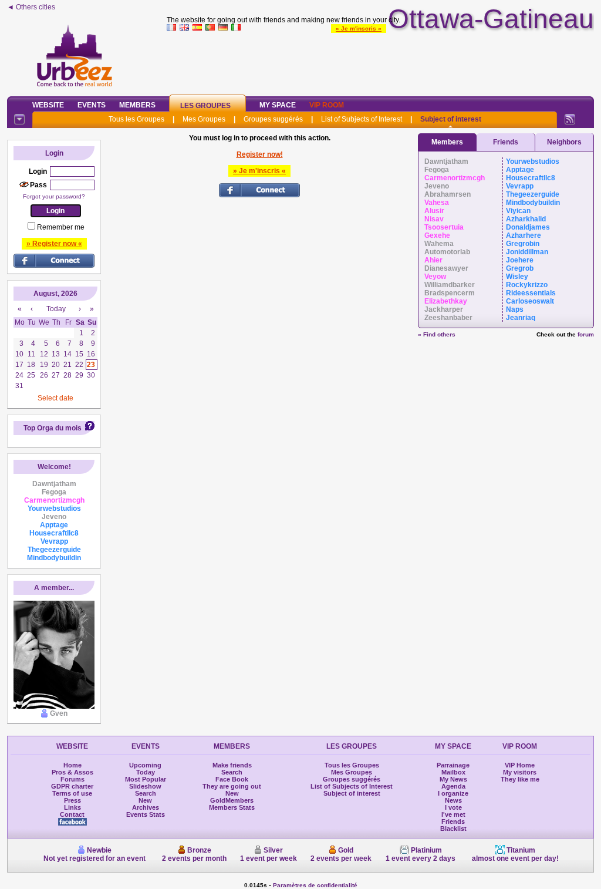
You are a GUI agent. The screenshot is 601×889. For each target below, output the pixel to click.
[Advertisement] (380, 61)
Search (145, 793)
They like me (520, 779)
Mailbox (453, 772)
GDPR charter (72, 786)
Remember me (61, 227)
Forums (72, 779)
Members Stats (232, 807)
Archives (145, 807)
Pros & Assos (72, 772)
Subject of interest (450, 119)
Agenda (453, 786)
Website (48, 105)
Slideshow (145, 786)
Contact (72, 814)
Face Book (231, 779)
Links (72, 807)
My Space (277, 105)
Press (72, 800)
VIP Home (520, 765)
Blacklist (453, 828)
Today (145, 772)
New (145, 800)
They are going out (231, 786)
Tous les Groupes (136, 119)
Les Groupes (205, 106)
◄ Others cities (31, 7)
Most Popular (145, 779)
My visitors (519, 772)
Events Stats (145, 814)
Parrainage (453, 765)
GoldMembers (232, 800)
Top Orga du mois (52, 428)
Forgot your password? (54, 196)
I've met (453, 814)
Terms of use (72, 793)
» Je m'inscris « (358, 28)
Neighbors (564, 142)
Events (91, 105)
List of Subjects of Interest (361, 119)
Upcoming (145, 765)
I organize (453, 793)
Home (72, 765)
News (453, 800)
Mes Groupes (204, 119)
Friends (505, 142)
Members (137, 105)
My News (453, 779)
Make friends (232, 765)
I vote (453, 807)
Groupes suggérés (273, 119)
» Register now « (54, 244)
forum (586, 334)
